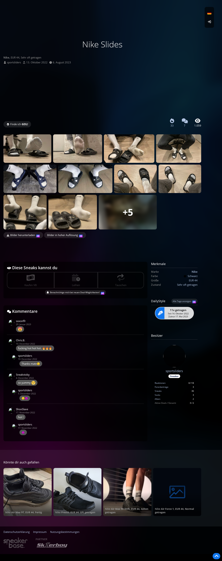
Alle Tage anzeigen (182, 301)
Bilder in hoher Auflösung (62, 235)
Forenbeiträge (161, 387)
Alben (157, 398)
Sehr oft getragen (187, 284)
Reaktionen (160, 383)
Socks (157, 394)
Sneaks (158, 391)
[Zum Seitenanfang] (216, 556)
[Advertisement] (102, 90)
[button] (209, 13)
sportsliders (14, 62)
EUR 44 (193, 280)
